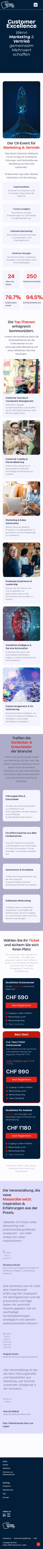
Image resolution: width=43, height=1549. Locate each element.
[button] (35, 5)
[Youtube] (8, 1515)
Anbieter (10, 1114)
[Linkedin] (4, 1515)
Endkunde (18, 986)
